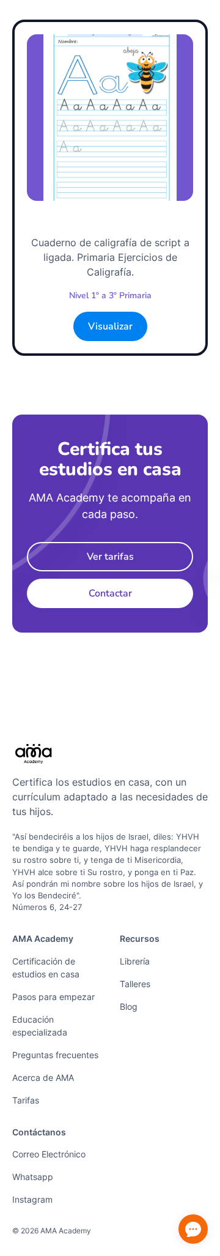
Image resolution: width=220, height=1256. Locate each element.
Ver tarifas (110, 556)
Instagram (32, 1199)
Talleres (135, 984)
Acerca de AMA (43, 1077)
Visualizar (110, 326)
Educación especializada (39, 1025)
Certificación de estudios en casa (45, 967)
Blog (129, 1006)
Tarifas (25, 1100)
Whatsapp (32, 1176)
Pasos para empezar (53, 996)
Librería (135, 961)
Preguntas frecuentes (55, 1055)
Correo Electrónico (49, 1154)
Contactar (110, 593)
